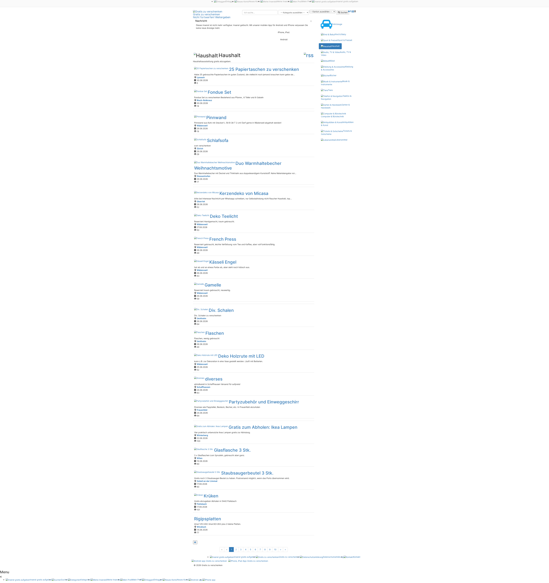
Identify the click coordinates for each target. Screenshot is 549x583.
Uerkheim (201, 318)
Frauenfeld (202, 410)
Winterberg (202, 435)
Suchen (344, 12)
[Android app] (209, 560)
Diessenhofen (203, 176)
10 (275, 549)
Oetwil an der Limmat (207, 481)
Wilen (199, 458)
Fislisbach (202, 504)
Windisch (201, 527)
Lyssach (201, 77)
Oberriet (201, 201)
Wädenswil (202, 125)
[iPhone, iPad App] (248, 560)
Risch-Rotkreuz (204, 100)
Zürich (200, 148)
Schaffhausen (203, 387)
